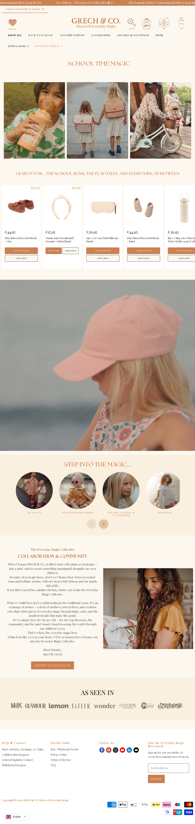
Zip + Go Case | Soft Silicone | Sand (102, 239)
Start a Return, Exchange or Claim (22, 749)
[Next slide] (103, 524)
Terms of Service (61, 760)
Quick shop (21, 258)
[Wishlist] (12, 16)
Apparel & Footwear (133, 35)
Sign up (156, 778)
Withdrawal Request (14, 765)
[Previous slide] (91, 524)
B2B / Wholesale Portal (64, 749)
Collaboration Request (15, 754)
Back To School (40, 35)
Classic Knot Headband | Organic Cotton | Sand (60, 239)
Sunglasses (17, 46)
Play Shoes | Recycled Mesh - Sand (143, 239)
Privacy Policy (59, 754)
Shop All (15, 35)
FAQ (53, 765)
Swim (159, 35)
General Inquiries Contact (17, 760)
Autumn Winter (72, 35)
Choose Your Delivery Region (23, 9)
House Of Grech (47, 46)
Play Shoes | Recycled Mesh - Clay (21, 239)
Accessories (100, 35)
